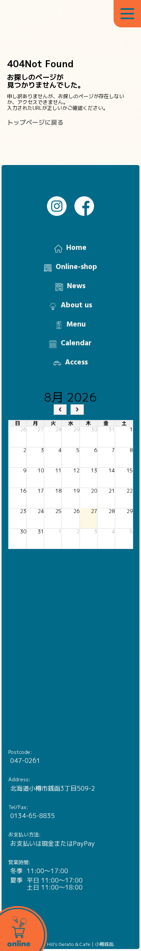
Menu (76, 324)
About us (76, 305)
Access (76, 362)
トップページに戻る (35, 122)
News (76, 286)
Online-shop (76, 267)
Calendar (76, 343)
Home (76, 248)
